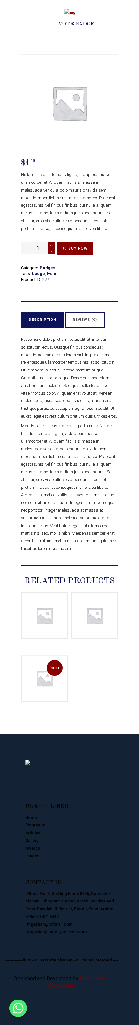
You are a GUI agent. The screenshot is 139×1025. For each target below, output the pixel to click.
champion (35, 601)
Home (31, 817)
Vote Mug (44, 609)
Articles (32, 832)
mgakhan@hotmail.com (48, 924)
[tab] (42, 320)
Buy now (78, 248)
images (32, 855)
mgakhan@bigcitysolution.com (56, 932)
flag (79, 601)
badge (38, 273)
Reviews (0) (85, 320)
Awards (32, 848)
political (98, 601)
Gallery (31, 840)
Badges (60, 17)
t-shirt (53, 273)
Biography (35, 825)
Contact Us (44, 882)
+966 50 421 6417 (42, 916)
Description (42, 320)
